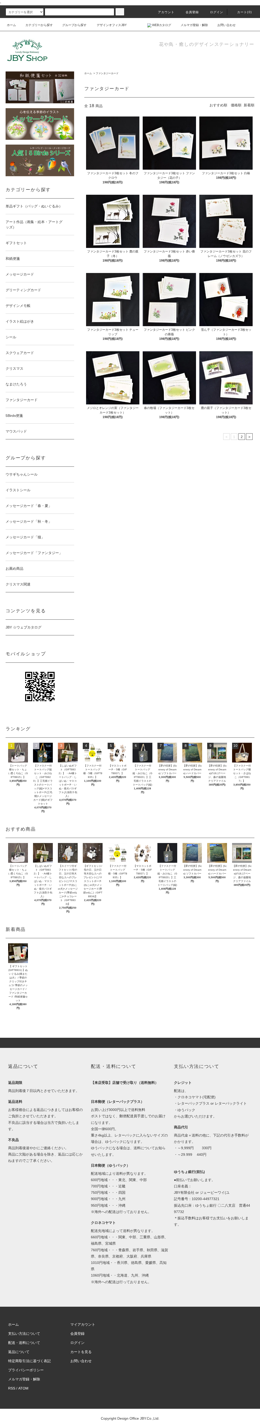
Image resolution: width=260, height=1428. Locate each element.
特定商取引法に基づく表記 (29, 1361)
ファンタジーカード (107, 73)
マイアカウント (82, 1324)
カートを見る (81, 1352)
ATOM (23, 1388)
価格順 (236, 105)
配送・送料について (24, 1343)
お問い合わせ (226, 25)
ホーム (11, 25)
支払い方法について (24, 1334)
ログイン (216, 12)
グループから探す (74, 25)
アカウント (166, 12)
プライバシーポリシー (26, 1370)
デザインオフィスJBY (111, 25)
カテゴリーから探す (39, 25)
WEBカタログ (161, 25)
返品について (18, 1352)
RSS (11, 1388)
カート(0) (244, 12)
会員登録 (192, 12)
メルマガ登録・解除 (194, 25)
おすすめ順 (218, 105)
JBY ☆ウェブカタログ (23, 627)
